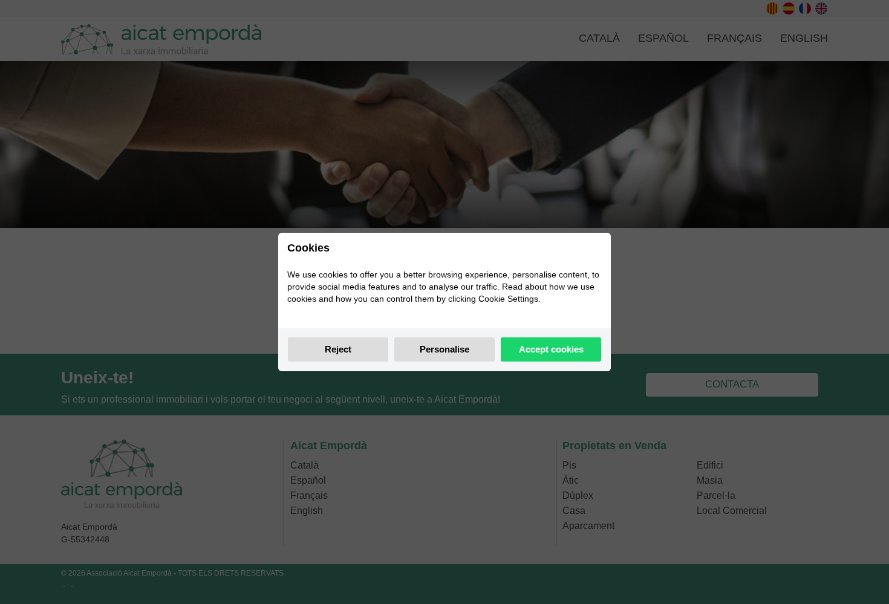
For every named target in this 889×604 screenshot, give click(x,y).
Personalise (444, 349)
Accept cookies (551, 349)
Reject (338, 349)
